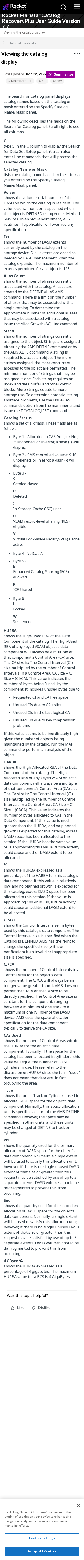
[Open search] (63, 6)
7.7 (43, 81)
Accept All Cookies (42, 1551)
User (58, 81)
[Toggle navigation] (77, 6)
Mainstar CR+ (21, 81)
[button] (42, 43)
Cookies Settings (42, 1538)
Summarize (63, 74)
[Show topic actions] (77, 53)
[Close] (78, 1505)
